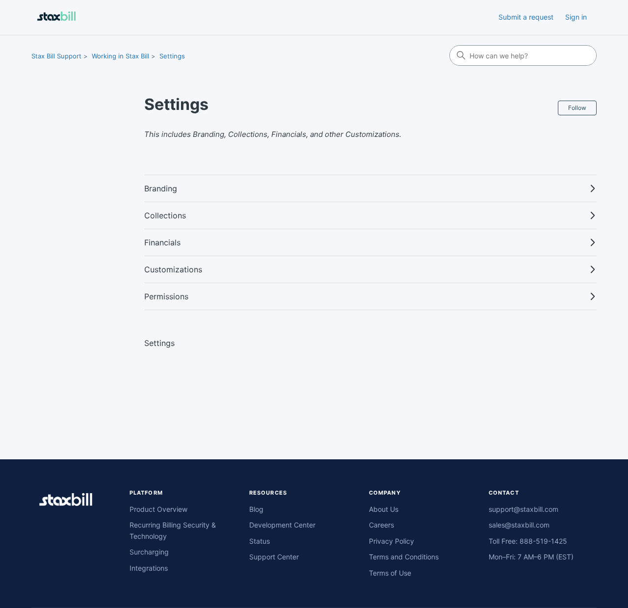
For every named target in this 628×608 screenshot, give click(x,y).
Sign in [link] (576, 17)
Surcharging (149, 552)
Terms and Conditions (404, 557)
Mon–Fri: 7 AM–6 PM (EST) (531, 557)
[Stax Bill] (65, 501)
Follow (577, 107)
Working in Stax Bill (120, 56)
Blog (256, 509)
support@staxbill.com (523, 509)
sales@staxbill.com (519, 525)
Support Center (274, 557)
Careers (381, 525)
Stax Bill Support (56, 56)
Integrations (149, 568)
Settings (172, 56)
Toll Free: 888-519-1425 (528, 541)
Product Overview (158, 509)
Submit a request (525, 17)
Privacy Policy (391, 541)
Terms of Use (390, 573)
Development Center (282, 525)
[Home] (56, 17)
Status (259, 541)
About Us (383, 509)
